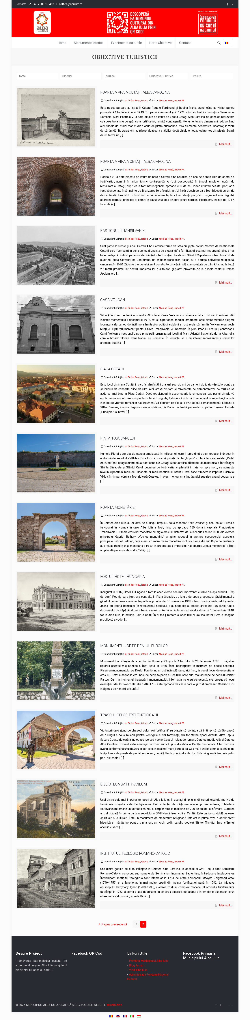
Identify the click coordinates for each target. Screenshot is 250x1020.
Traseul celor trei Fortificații (129, 715)
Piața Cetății (112, 369)
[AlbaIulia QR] (125, 22)
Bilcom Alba (114, 1005)
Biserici (67, 76)
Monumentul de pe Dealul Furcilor (134, 646)
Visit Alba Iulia (138, 970)
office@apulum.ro (71, 4)
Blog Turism (136, 965)
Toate (22, 76)
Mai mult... (225, 144)
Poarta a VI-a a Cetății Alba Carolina (135, 92)
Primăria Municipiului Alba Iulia (148, 961)
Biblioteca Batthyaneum (123, 784)
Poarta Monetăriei (117, 507)
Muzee (110, 76)
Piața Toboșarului (117, 438)
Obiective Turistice (161, 76)
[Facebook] (228, 4)
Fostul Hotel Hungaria (122, 576)
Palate (197, 76)
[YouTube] (232, 4)
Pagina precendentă (114, 924)
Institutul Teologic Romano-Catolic (135, 853)
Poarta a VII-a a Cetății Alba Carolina (135, 161)
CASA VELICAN (112, 300)
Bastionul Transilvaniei (122, 230)
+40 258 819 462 (43, 4)
